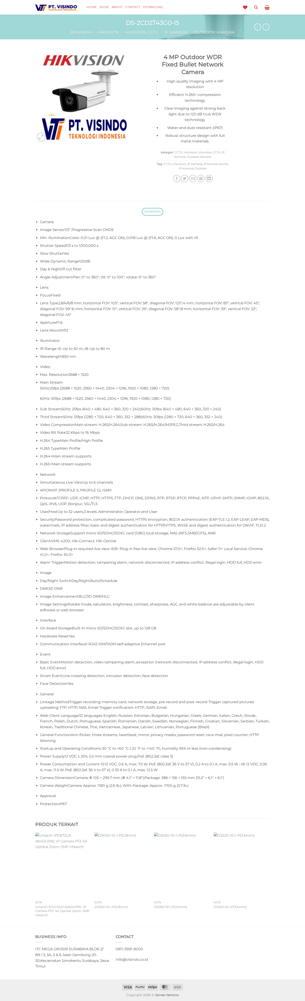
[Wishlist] (245, 7)
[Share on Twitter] (184, 178)
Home (91, 7)
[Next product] (257, 26)
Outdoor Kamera (214, 32)
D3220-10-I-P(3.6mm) (230, 907)
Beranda (81, 32)
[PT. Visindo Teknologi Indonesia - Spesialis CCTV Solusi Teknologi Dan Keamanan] (57, 7)
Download (153, 7)
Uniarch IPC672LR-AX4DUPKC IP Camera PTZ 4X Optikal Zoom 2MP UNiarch (62, 911)
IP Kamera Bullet (216, 164)
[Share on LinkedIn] (209, 178)
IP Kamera (176, 32)
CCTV (178, 152)
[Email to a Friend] (192, 178)
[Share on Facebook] (176, 178)
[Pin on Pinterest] (201, 178)
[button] (256, 7)
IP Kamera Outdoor (193, 168)
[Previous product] (266, 26)
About (117, 7)
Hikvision (108, 32)
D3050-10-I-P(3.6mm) (170, 907)
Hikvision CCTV (142, 32)
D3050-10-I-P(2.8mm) (111, 907)
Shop (104, 7)
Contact (132, 7)
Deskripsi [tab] (152, 211)
